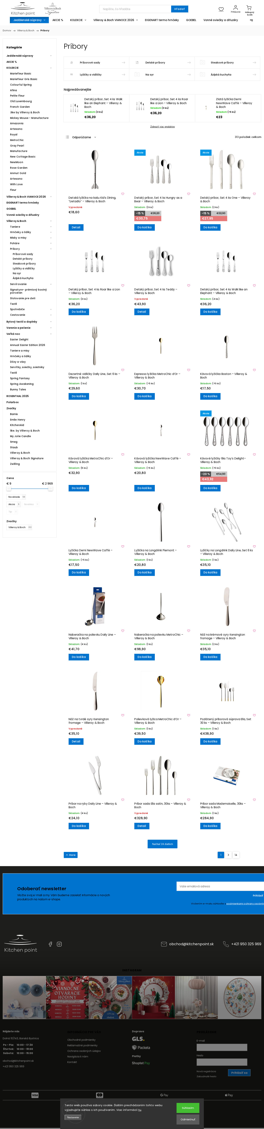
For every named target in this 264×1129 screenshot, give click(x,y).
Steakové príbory (24, 263)
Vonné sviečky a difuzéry (22, 215)
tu (139, 1110)
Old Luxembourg (21, 101)
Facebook (50, 944)
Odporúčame (81, 137)
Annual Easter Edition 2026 (27, 345)
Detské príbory (23, 259)
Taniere (15, 227)
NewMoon (16, 162)
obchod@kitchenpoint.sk (191, 943)
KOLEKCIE (12, 68)
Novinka (31, 504)
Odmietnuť (188, 1119)
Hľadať (179, 9)
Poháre (15, 243)
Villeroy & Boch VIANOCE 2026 (26, 197)
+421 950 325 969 (246, 943)
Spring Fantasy (20, 378)
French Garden (20, 107)
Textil (13, 304)
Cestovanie (17, 315)
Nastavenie (73, 1117)
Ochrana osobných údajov (84, 1051)
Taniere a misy (19, 350)
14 (236, 855)
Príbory (15, 249)
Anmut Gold (18, 173)
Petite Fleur (17, 95)
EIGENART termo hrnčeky (22, 202)
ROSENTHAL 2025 (17, 396)
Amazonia (16, 123)
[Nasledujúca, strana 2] (228, 855)
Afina (13, 90)
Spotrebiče (17, 309)
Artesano (16, 129)
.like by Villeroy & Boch (25, 112)
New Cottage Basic (23, 156)
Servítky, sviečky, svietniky (27, 367)
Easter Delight (19, 339)
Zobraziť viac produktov (162, 126)
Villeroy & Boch (16, 221)
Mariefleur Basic (20, 73)
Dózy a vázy (18, 362)
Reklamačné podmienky (82, 1045)
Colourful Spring (21, 84)
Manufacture (18, 151)
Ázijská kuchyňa (23, 278)
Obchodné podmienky (81, 1040)
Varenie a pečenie (18, 328)
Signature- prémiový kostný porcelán (28, 291)
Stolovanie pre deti (22, 298)
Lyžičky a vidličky (24, 268)
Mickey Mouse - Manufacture (29, 118)
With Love (16, 184)
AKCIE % (11, 62)
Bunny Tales (18, 389)
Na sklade (16, 496)
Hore (72, 855)
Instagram (59, 944)
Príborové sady (23, 254)
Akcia (13, 504)
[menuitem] (29, 20)
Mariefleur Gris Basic (23, 79)
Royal (14, 134)
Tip (12, 511)
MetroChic (17, 140)
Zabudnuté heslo (206, 1076)
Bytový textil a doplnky (21, 321)
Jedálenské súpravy (19, 56)
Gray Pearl (17, 145)
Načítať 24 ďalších (162, 844)
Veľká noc (13, 334)
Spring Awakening (22, 384)
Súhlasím (188, 1108)
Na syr (17, 273)
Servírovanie (18, 284)
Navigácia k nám (77, 1056)
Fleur (13, 190)
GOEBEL (11, 209)
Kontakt (72, 1062)
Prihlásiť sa (239, 1073)
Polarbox (12, 402)
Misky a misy (18, 238)
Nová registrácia (206, 1071)
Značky (11, 408)
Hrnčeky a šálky (20, 232)
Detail (76, 227)
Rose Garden (18, 168)
